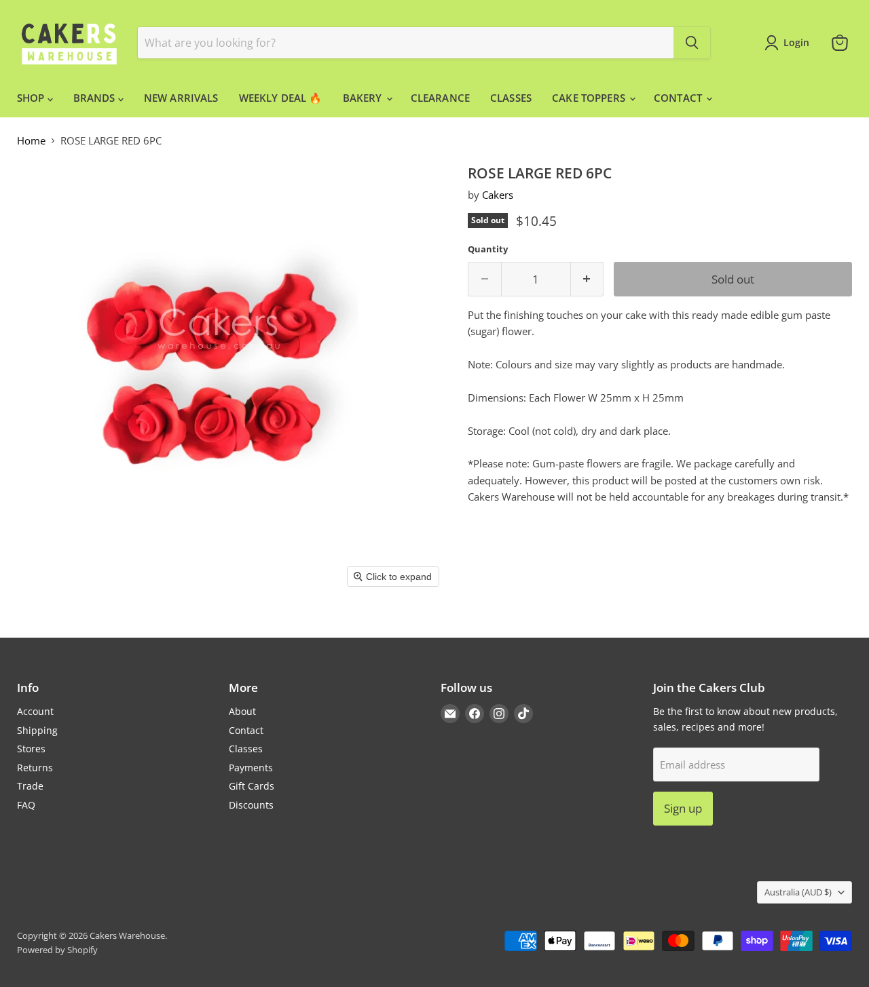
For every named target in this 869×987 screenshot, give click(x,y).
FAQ (26, 804)
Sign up (683, 808)
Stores (31, 748)
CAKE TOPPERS (590, 97)
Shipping (37, 730)
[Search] (691, 42)
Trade (30, 785)
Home (31, 141)
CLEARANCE (440, 97)
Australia (798, 892)
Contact (246, 730)
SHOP (32, 97)
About (242, 711)
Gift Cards (251, 785)
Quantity (488, 249)
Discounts (251, 804)
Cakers (497, 194)
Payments (251, 767)
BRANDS (95, 97)
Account (35, 711)
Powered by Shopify (57, 950)
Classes (246, 748)
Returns (35, 767)
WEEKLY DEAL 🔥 (280, 97)
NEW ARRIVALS (181, 97)
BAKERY (364, 97)
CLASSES (511, 97)
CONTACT (679, 97)
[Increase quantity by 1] (587, 279)
